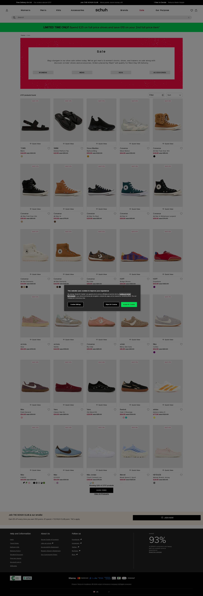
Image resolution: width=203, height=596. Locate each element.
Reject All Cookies (111, 304)
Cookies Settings (75, 304)
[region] (102, 298)
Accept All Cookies (129, 304)
